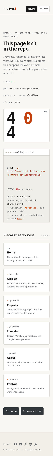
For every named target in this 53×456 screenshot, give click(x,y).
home (19, 218)
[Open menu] (44, 9)
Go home (11, 411)
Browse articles (32, 411)
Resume (31, 8)
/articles (30, 208)
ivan (12, 8)
